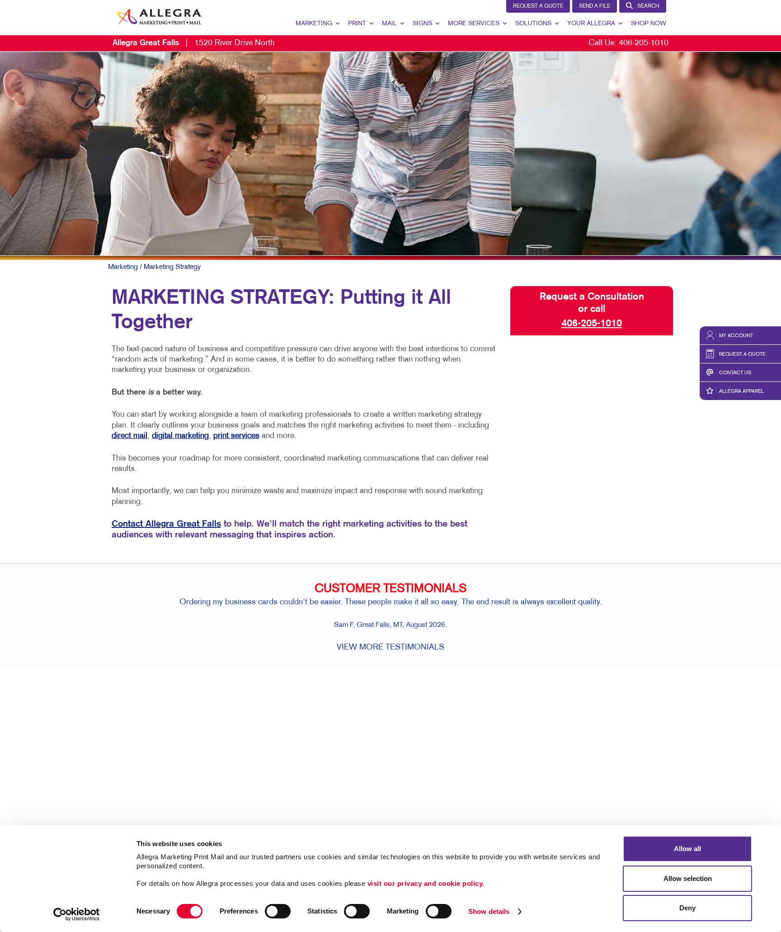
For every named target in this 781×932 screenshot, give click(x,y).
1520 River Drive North (193, 43)
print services (236, 436)
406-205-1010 (643, 43)
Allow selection (687, 878)
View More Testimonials (390, 647)
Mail (389, 24)
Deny (687, 908)
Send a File (594, 6)
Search (648, 6)
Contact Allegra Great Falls (166, 524)
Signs (422, 24)
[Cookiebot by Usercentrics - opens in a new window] (76, 914)
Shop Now (648, 24)
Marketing (314, 24)
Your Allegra (591, 24)
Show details (488, 911)
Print (357, 24)
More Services (473, 24)
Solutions (533, 24)
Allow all (687, 848)
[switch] (278, 911)
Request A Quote (538, 6)
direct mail (129, 436)
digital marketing (180, 436)
